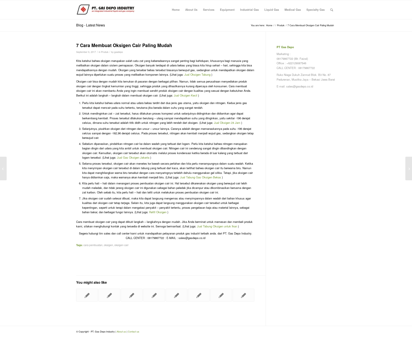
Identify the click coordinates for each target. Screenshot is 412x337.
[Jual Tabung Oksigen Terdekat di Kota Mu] (109, 295)
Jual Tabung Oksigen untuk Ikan (217, 226)
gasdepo (118, 52)
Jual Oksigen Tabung (197, 74)
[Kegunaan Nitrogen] (3, 168)
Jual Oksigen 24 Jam (227, 123)
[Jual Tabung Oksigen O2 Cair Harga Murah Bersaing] (199, 295)
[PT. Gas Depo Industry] (108, 9)
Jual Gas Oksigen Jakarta (133, 157)
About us (121, 331)
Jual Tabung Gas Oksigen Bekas (200, 177)
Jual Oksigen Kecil (185, 95)
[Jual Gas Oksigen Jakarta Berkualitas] (131, 295)
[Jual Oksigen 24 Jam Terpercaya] (243, 295)
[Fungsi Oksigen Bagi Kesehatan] (176, 295)
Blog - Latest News (90, 25)
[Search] (331, 9)
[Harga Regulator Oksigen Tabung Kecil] (221, 295)
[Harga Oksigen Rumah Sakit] (154, 295)
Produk (104, 52)
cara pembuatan (93, 245)
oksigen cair (121, 245)
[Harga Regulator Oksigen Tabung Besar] (87, 295)
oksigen (108, 245)
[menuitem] (175, 9)
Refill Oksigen (158, 212)
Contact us (133, 331)
